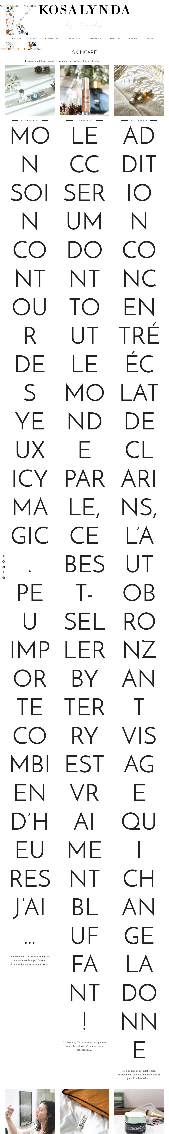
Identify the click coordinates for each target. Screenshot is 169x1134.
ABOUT (133, 38)
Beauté (17, 38)
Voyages (115, 38)
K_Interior (52, 38)
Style (33, 38)
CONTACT (151, 38)
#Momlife (94, 38)
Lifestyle (74, 38)
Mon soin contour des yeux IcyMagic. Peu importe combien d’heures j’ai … (30, 538)
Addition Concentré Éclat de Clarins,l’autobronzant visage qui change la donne (139, 595)
